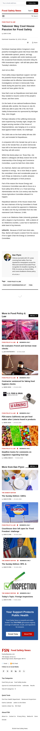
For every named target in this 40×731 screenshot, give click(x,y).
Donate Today (13, 634)
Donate (4, 720)
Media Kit (30, 716)
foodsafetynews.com (8, 654)
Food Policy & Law (8, 22)
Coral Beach (8, 458)
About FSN (28, 634)
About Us (5, 716)
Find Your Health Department (11, 699)
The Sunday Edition (9, 492)
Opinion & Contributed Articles (11, 685)
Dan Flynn (7, 33)
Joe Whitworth (9, 352)
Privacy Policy (21, 716)
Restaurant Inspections (29, 699)
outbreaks (26, 685)
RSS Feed (18, 706)
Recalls (32, 685)
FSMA (30, 285)
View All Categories (8, 689)
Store (36, 716)
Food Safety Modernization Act (14, 285)
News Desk (7, 387)
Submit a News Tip (8, 706)
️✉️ (4, 663)
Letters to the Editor (19, 702)
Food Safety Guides (20, 682)
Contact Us (12, 716)
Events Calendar (7, 702)
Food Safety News (22, 728)
